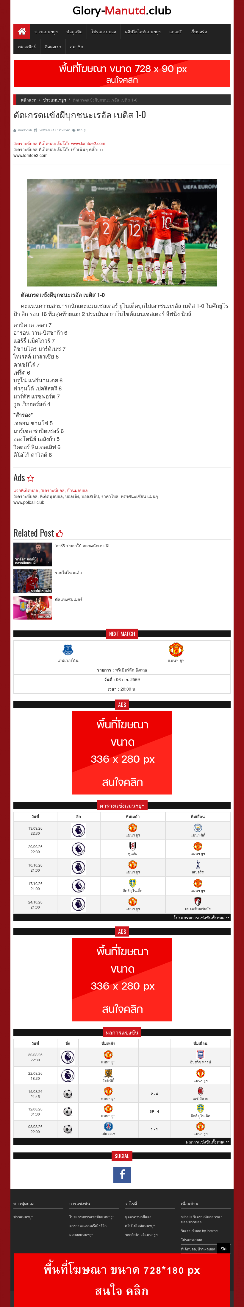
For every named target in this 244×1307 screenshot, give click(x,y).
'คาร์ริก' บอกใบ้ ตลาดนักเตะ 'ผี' (82, 545)
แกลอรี (175, 31)
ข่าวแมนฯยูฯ (46, 31)
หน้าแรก (28, 100)
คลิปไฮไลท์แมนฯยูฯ (143, 31)
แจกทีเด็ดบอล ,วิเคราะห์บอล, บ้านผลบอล (50, 490)
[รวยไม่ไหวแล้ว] (34, 581)
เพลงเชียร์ (27, 46)
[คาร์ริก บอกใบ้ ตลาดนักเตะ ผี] (34, 554)
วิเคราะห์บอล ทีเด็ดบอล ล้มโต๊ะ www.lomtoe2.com (59, 143)
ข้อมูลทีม (74, 31)
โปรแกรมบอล (103, 31)
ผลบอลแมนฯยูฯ (81, 1234)
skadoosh (25, 129)
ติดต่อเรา (53, 46)
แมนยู (81, 129)
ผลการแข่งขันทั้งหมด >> (207, 1141)
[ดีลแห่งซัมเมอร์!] (34, 608)
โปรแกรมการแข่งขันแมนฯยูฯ (92, 1216)
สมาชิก (76, 46)
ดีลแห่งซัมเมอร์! (69, 599)
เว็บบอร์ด (198, 31)
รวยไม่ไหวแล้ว (68, 572)
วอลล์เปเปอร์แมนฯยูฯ (141, 1234)
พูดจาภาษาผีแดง (138, 1216)
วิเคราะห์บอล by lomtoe (199, 1230)
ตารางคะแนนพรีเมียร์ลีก (88, 1225)
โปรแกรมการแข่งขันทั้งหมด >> (201, 917)
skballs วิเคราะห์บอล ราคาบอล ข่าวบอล (202, 1219)
